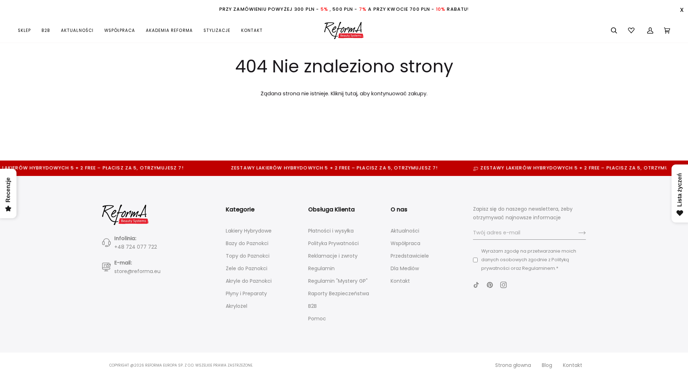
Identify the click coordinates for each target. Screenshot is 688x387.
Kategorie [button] (240, 209)
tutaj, (351, 93)
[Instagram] (503, 285)
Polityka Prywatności (333, 243)
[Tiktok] (476, 285)
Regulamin (321, 268)
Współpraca (405, 243)
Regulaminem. (539, 268)
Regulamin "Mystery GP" (338, 281)
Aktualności (405, 230)
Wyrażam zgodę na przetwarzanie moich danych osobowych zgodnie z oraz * (528, 259)
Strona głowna (513, 365)
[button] (27, 30)
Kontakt (400, 281)
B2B (312, 306)
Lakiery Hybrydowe (249, 230)
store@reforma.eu (137, 271)
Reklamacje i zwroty (333, 255)
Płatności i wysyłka (331, 230)
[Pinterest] (490, 285)
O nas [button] (399, 209)
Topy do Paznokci (247, 255)
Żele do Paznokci (246, 268)
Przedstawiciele (410, 255)
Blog (547, 365)
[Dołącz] (576, 233)
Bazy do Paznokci (247, 243)
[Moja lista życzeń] (632, 30)
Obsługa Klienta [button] (331, 209)
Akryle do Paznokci (249, 281)
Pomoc (317, 318)
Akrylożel (236, 306)
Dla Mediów (405, 268)
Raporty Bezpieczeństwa (338, 293)
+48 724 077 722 (135, 246)
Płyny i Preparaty (246, 293)
